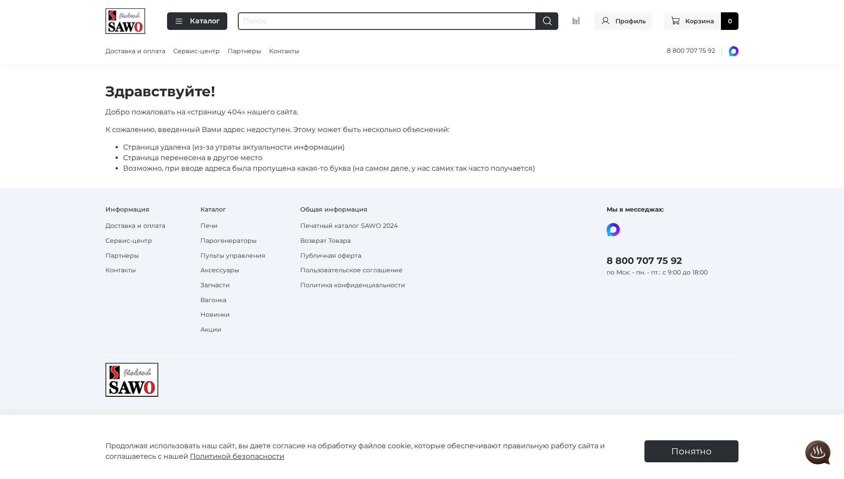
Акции (211, 329)
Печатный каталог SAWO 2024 (349, 226)
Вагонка (213, 300)
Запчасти (215, 285)
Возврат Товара (325, 241)
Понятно (691, 451)
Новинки (215, 314)
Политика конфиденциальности (352, 285)
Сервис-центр (196, 51)
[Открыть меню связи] (818, 453)
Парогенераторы (228, 241)
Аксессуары (219, 270)
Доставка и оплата (135, 51)
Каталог (205, 21)
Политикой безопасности (237, 456)
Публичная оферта (330, 256)
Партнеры (244, 51)
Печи (209, 226)
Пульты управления (232, 256)
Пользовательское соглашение (351, 270)
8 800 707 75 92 (691, 51)
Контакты (284, 51)
